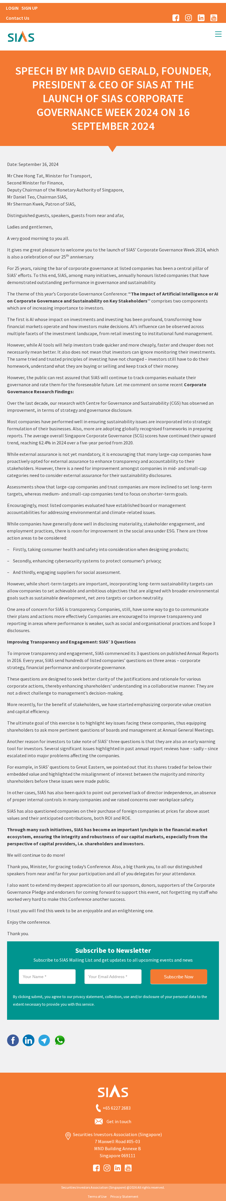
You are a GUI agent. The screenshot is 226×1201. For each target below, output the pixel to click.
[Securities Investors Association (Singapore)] (20, 35)
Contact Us (17, 18)
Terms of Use (97, 1196)
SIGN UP (29, 8)
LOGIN (12, 8)
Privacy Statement (124, 1196)
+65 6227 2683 (117, 1108)
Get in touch (119, 1121)
